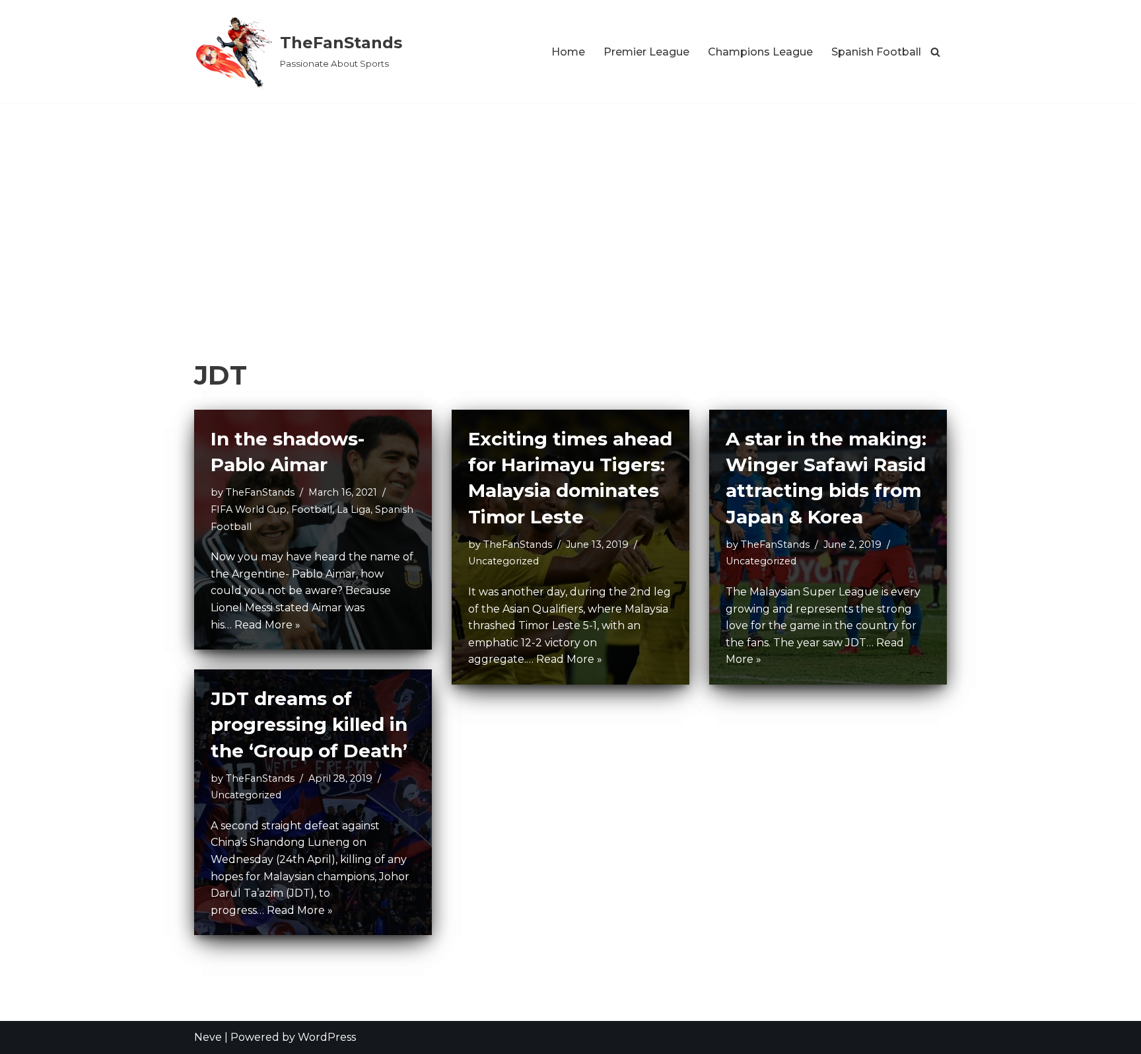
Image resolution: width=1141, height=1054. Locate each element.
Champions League (760, 52)
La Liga (353, 509)
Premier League (646, 52)
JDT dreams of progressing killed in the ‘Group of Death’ (309, 724)
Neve (208, 1037)
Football (311, 509)
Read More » (267, 625)
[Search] (935, 52)
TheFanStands (260, 492)
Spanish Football (876, 52)
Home (568, 52)
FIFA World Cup (249, 509)
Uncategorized (503, 561)
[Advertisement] (570, 202)
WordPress (327, 1037)
